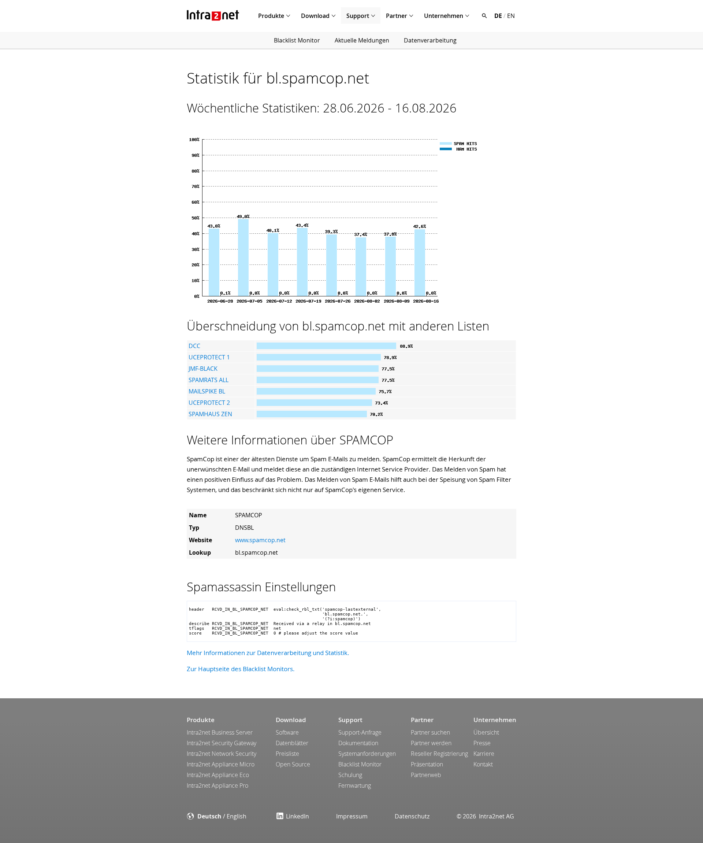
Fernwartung (354, 785)
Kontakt (483, 764)
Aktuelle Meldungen (362, 40)
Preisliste (287, 754)
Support (357, 16)
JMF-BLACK (203, 369)
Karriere (483, 754)
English (236, 816)
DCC (194, 346)
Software (287, 732)
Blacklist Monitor (297, 40)
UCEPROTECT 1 (209, 357)
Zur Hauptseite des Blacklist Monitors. (241, 669)
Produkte (271, 16)
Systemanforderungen (367, 754)
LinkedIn (297, 816)
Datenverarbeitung (430, 40)
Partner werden (431, 743)
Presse (482, 743)
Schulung (350, 775)
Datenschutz (412, 816)
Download (315, 16)
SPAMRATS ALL (208, 380)
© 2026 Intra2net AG (485, 816)
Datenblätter (292, 743)
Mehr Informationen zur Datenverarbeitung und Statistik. (268, 652)
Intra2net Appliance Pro (217, 785)
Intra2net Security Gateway (221, 743)
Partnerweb (426, 775)
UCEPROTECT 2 (209, 403)
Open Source (293, 764)
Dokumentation (358, 743)
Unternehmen (443, 16)
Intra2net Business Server (220, 732)
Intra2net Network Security (221, 754)
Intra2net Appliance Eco (218, 775)
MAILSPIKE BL (207, 391)
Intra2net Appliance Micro (220, 764)
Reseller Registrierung (439, 754)
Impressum (352, 816)
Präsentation (427, 764)
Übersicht (486, 732)
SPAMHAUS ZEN (210, 414)
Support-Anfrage (360, 732)
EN (511, 16)
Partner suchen (430, 732)
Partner (396, 16)
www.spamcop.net (260, 540)
